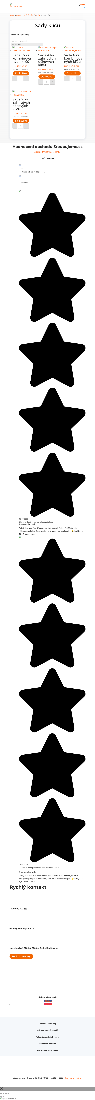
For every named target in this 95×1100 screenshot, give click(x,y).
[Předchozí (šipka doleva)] (1, 1096)
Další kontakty (21, 956)
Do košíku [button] (21, 73)
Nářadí (19, 15)
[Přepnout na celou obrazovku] (3, 1093)
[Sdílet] (6, 1093)
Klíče (38, 15)
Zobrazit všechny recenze (47, 151)
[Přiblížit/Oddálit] (1, 1093)
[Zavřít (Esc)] (8, 1093)
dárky (62, 1035)
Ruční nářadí (29, 15)
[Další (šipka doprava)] (3, 1096)
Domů (12, 15)
